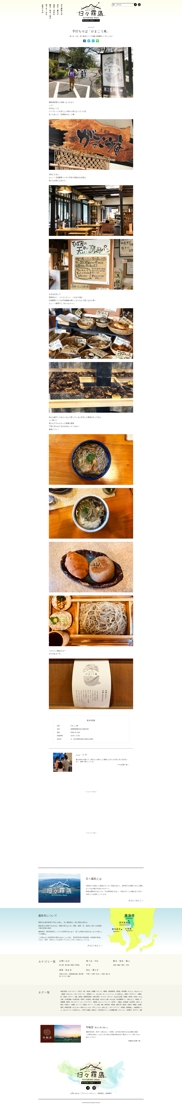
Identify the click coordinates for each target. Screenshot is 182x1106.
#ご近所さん (119, 994)
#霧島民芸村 (87, 997)
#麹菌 (93, 991)
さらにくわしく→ (136, 900)
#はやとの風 (104, 999)
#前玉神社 (96, 997)
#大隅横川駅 (113, 1010)
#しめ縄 (97, 1004)
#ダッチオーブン (80, 994)
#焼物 (123, 1007)
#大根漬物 (68, 999)
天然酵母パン (100, 36)
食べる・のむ (74, 36)
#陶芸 (134, 1004)
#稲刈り (94, 1010)
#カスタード (75, 1002)
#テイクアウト (115, 1007)
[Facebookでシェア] (84, 40)
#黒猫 (118, 991)
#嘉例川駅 (68, 1007)
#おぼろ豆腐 (118, 997)
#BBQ (137, 999)
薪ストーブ (88, 36)
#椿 (76, 997)
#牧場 (113, 1004)
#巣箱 (80, 997)
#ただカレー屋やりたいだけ (82, 1007)
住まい (98, 974)
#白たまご (105, 1007)
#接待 (129, 1004)
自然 (114, 965)
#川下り (135, 1010)
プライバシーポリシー (88, 1093)
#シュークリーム (108, 994)
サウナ (64, 976)
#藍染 (120, 1002)
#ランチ (99, 991)
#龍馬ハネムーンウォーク (101, 1002)
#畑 (102, 1004)
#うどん (130, 991)
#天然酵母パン (121, 999)
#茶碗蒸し (129, 1007)
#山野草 (132, 1002)
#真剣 (65, 997)
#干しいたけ (96, 1007)
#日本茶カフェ (103, 1010)
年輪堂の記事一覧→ (135, 1041)
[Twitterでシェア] (89, 40)
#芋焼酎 (124, 991)
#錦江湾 (118, 1004)
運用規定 (101, 1093)
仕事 (93, 974)
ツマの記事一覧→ (123, 764)
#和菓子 (129, 1010)
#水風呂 (88, 999)
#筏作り (67, 1004)
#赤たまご (130, 999)
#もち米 (99, 994)
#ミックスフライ (86, 1002)
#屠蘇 (125, 997)
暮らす (108, 974)
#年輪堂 (125, 1002)
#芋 (84, 991)
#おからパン (138, 991)
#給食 (88, 991)
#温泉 (85, 1004)
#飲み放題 (95, 999)
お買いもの (64, 961)
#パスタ (103, 997)
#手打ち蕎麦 (86, 1010)
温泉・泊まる (65, 970)
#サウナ (110, 997)
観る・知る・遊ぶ (121, 961)
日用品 (77, 965)
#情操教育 (111, 991)
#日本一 (114, 1002)
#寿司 (82, 999)
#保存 (130, 997)
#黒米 (68, 1002)
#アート (90, 1004)
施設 (118, 965)
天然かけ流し (63, 974)
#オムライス (67, 1010)
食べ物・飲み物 (64, 965)
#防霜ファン (91, 994)
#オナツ (71, 997)
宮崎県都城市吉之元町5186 (80, 729)
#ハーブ (79, 1004)
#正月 (80, 991)
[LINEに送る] (97, 40)
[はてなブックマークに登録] (93, 40)
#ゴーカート (72, 991)
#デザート (133, 994)
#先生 (135, 997)
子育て (88, 974)
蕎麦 (93, 36)
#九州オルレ (77, 1010)
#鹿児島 (107, 1004)
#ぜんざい (69, 994)
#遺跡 (73, 1004)
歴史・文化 (125, 965)
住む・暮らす (92, 970)
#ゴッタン (122, 1010)
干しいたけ (108, 36)
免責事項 (109, 1093)
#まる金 (112, 999)
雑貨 (72, 965)
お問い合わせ (74, 1093)
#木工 (138, 1002)
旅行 (69, 976)
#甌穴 (126, 994)
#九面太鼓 (76, 999)
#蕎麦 (63, 994)
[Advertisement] (91, 807)
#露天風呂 (63, 991)
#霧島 (105, 991)
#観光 (124, 1004)
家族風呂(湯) (73, 974)
